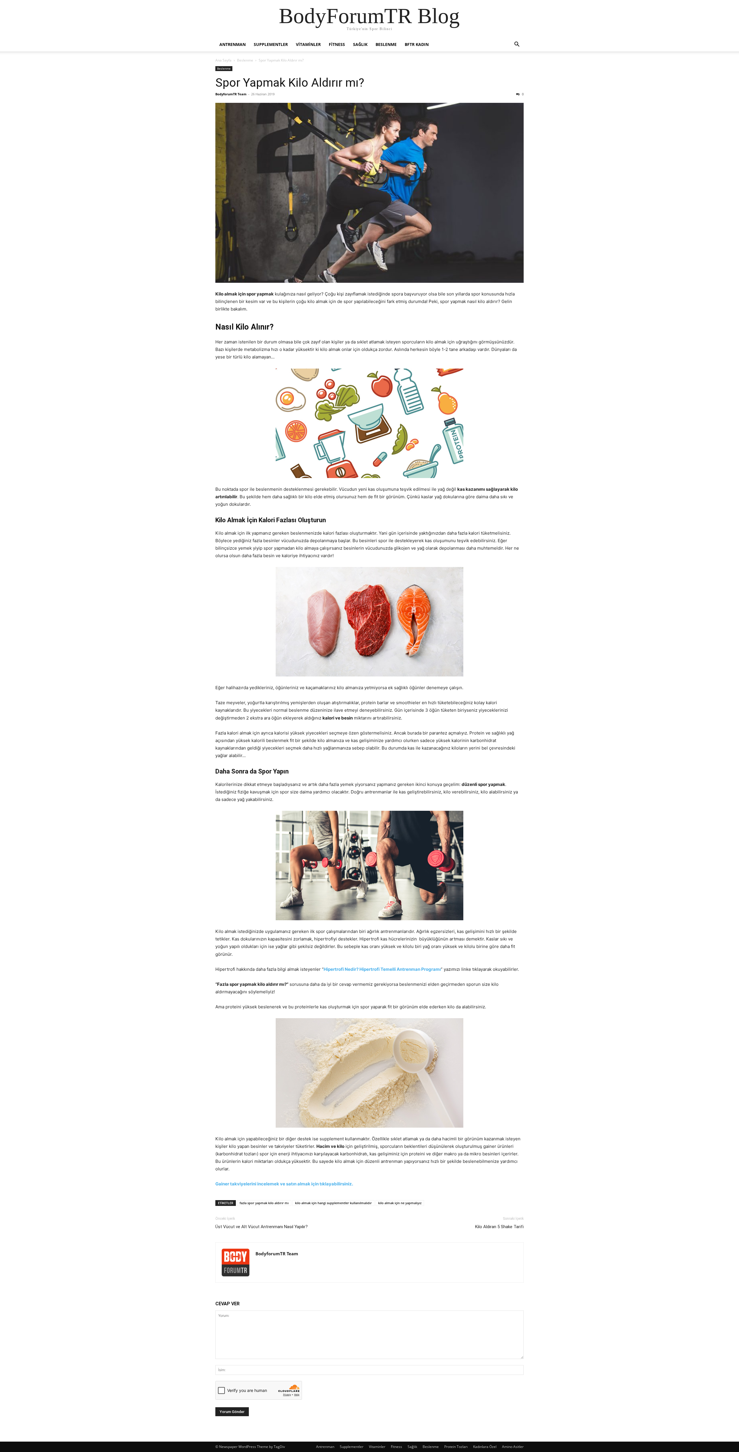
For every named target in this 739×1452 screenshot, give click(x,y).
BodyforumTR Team (231, 94)
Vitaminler (308, 44)
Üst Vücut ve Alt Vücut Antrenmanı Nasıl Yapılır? (261, 1226)
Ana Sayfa (223, 60)
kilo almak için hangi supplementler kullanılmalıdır (333, 1203)
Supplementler (271, 44)
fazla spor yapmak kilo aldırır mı (264, 1203)
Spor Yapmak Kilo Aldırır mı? (289, 83)
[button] (517, 45)
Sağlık (360, 44)
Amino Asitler (513, 1446)
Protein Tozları (456, 1446)
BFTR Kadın (417, 44)
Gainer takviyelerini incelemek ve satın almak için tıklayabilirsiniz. (284, 1184)
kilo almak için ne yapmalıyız (399, 1203)
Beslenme (386, 44)
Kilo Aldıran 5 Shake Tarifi (499, 1226)
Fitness (337, 44)
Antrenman (232, 44)
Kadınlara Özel (485, 1446)
